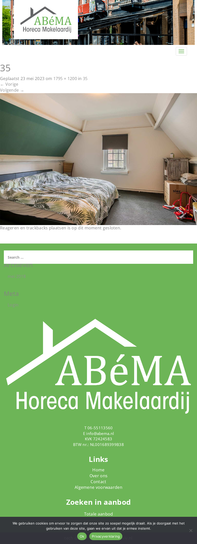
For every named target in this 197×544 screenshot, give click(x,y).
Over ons (98, 476)
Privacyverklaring (106, 536)
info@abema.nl (100, 433)
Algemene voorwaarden (98, 487)
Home (98, 470)
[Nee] (190, 530)
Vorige (9, 84)
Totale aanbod (98, 514)
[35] (98, 158)
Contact (98, 481)
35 (85, 78)
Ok (82, 536)
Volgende (12, 90)
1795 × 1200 (65, 78)
